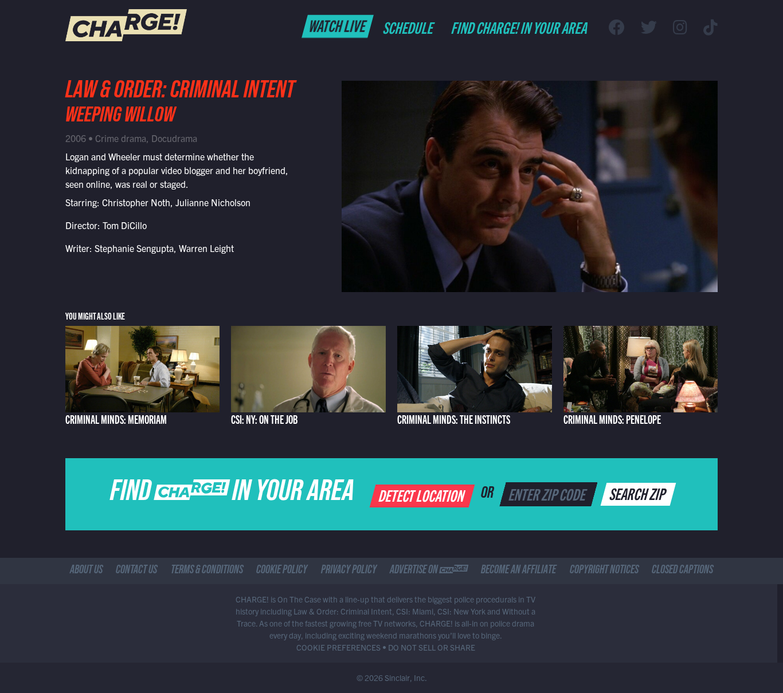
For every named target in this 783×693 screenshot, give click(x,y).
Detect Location (422, 495)
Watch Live (338, 25)
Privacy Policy (349, 571)
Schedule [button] (409, 27)
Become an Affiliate (518, 571)
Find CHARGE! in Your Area (520, 27)
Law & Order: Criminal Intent (180, 93)
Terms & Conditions (207, 571)
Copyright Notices (604, 571)
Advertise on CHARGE (429, 571)
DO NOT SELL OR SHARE (431, 647)
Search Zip (639, 493)
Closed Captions (682, 571)
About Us (86, 571)
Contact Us (136, 571)
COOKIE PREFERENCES (338, 647)
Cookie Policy (281, 571)
